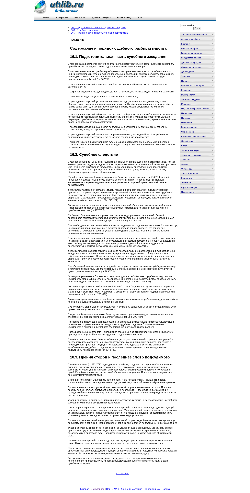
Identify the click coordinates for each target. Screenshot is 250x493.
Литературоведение (190, 99)
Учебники (185, 159)
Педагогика (186, 113)
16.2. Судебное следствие (85, 30)
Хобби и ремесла (189, 173)
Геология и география (191, 53)
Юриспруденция (189, 187)
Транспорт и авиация (191, 155)
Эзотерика (186, 183)
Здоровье (185, 76)
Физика (184, 164)
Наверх (166, 489)
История (185, 81)
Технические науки (190, 150)
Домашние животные (191, 67)
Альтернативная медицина (194, 34)
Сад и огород (187, 132)
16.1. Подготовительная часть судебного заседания (98, 27)
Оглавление (122, 473)
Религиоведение (189, 127)
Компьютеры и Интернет (193, 85)
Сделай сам (187, 141)
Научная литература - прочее (195, 108)
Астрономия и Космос (191, 39)
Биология (185, 44)
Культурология (188, 95)
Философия (187, 169)
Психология (186, 122)
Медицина (186, 104)
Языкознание (187, 192)
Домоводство (187, 71)
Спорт (184, 146)
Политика (185, 118)
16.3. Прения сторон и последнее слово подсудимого (99, 33)
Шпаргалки (186, 178)
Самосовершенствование (193, 136)
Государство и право (191, 58)
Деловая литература (191, 62)
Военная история (189, 48)
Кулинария (186, 90)
